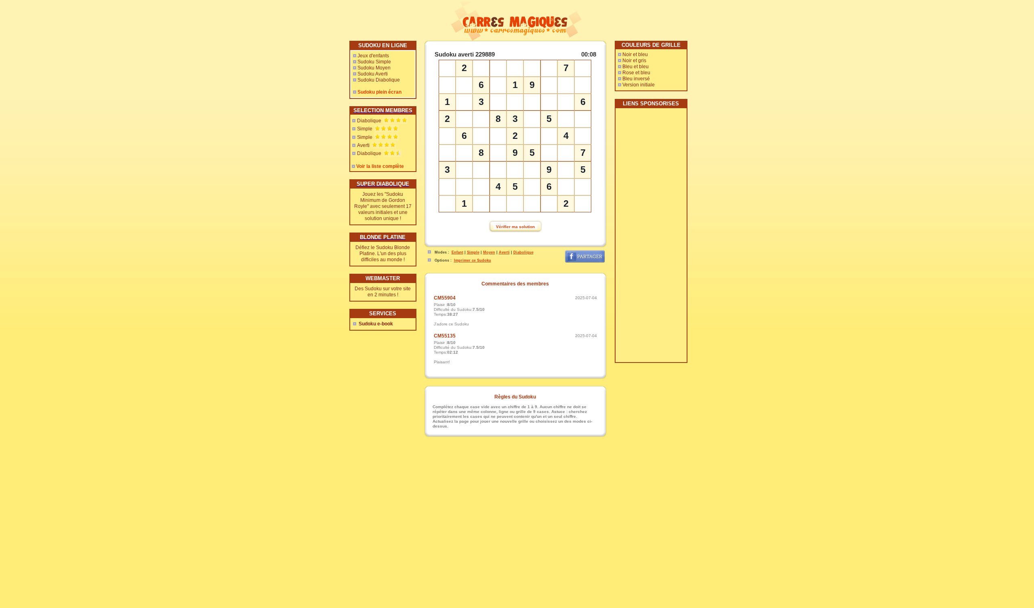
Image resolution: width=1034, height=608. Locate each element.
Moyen (489, 252)
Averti (363, 145)
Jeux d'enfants (373, 56)
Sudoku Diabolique (378, 80)
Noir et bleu (635, 54)
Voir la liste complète (380, 166)
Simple (364, 129)
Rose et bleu (636, 72)
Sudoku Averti (372, 74)
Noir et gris (634, 60)
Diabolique (369, 121)
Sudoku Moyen (374, 68)
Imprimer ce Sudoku (472, 260)
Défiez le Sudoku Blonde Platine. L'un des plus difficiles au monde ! (382, 253)
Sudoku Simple (374, 62)
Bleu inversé (636, 79)
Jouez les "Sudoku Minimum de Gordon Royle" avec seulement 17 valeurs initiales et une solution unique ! (383, 206)
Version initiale (638, 85)
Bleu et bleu (635, 66)
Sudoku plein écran (379, 92)
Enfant (457, 252)
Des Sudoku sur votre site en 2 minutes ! (383, 292)
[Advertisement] (650, 238)
